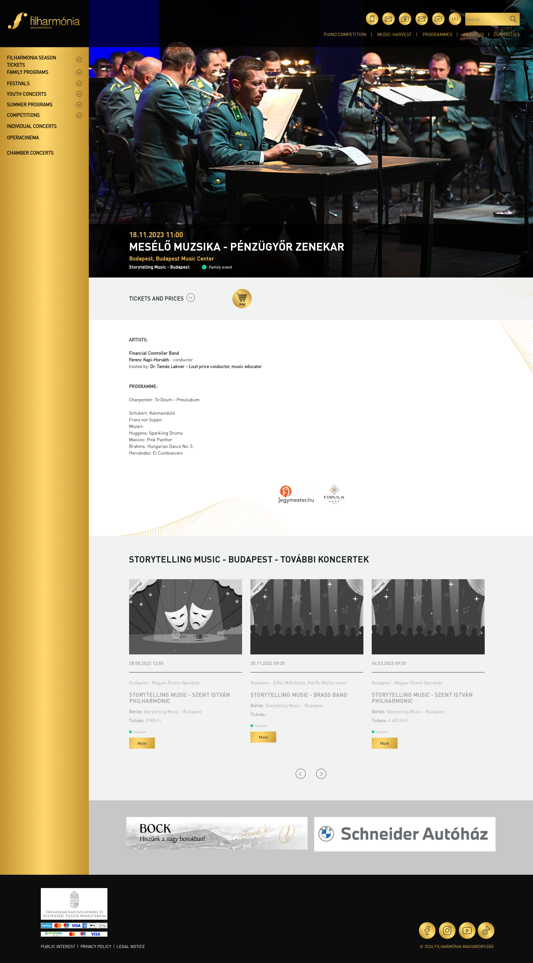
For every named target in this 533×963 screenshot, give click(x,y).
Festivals (18, 83)
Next (321, 774)
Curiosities (507, 34)
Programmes (437, 34)
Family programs (27, 72)
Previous (301, 774)
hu (455, 19)
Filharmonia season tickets (31, 61)
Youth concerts (26, 94)
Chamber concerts (30, 153)
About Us (473, 34)
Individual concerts (32, 126)
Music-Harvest (394, 34)
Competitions (23, 115)
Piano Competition (345, 34)
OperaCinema (23, 137)
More (142, 737)
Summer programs (29, 104)
